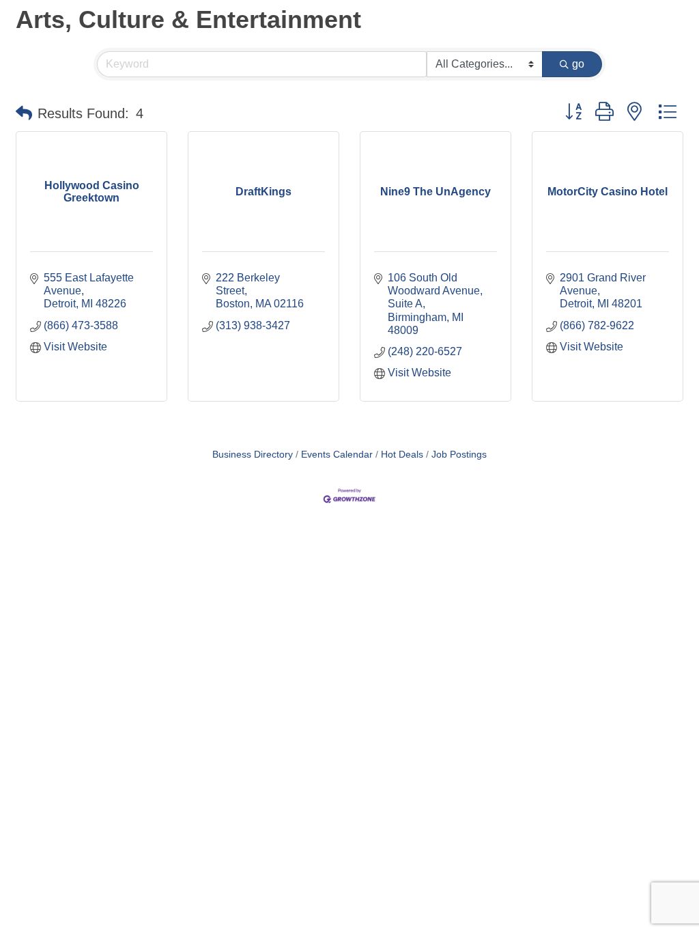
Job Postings (459, 454)
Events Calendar (337, 454)
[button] (24, 113)
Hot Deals (402, 454)
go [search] (578, 64)
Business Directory (252, 454)
